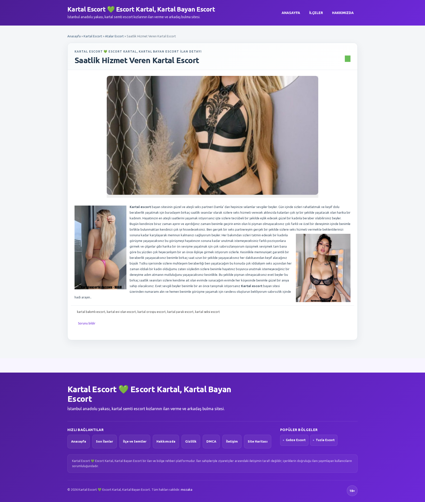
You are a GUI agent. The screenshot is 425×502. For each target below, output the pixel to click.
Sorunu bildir (86, 323)
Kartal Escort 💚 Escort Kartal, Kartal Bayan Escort (141, 9)
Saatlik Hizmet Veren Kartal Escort (137, 60)
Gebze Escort (296, 440)
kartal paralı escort (180, 311)
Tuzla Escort (325, 440)
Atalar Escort (114, 36)
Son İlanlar (104, 441)
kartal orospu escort (151, 311)
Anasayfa (291, 13)
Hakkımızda (343, 13)
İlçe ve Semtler (135, 441)
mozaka (186, 489)
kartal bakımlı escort (91, 311)
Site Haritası (258, 441)
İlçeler (316, 13)
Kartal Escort (93, 36)
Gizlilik (191, 441)
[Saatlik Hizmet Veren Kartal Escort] (212, 135)
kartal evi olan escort (121, 311)
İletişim (232, 441)
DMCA (211, 441)
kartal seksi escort (207, 311)
